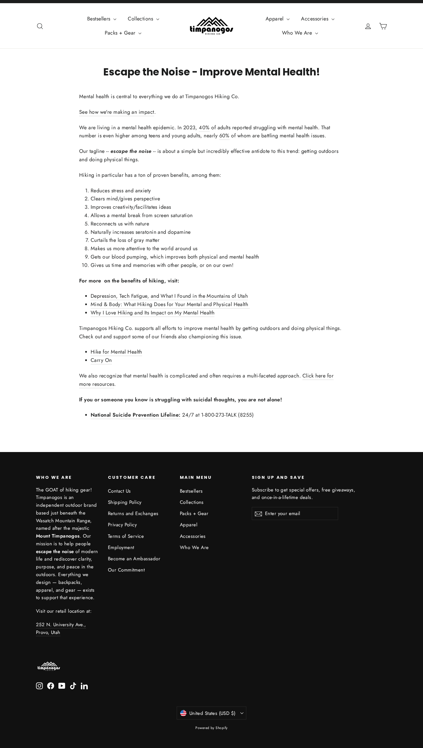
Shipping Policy (125, 502)
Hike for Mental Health (116, 352)
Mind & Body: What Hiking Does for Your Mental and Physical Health (170, 304)
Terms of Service (126, 536)
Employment (121, 547)
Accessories (315, 18)
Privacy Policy (122, 524)
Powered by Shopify (211, 727)
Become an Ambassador (134, 558)
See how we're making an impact (116, 112)
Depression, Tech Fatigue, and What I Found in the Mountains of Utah (169, 296)
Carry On (101, 360)
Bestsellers (99, 18)
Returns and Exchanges (133, 513)
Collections (141, 18)
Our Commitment (126, 569)
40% (204, 127)
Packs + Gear (121, 33)
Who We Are (298, 33)
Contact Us (119, 490)
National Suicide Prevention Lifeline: (136, 415)
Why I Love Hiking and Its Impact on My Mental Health (152, 312)
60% (224, 135)
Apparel (275, 18)
